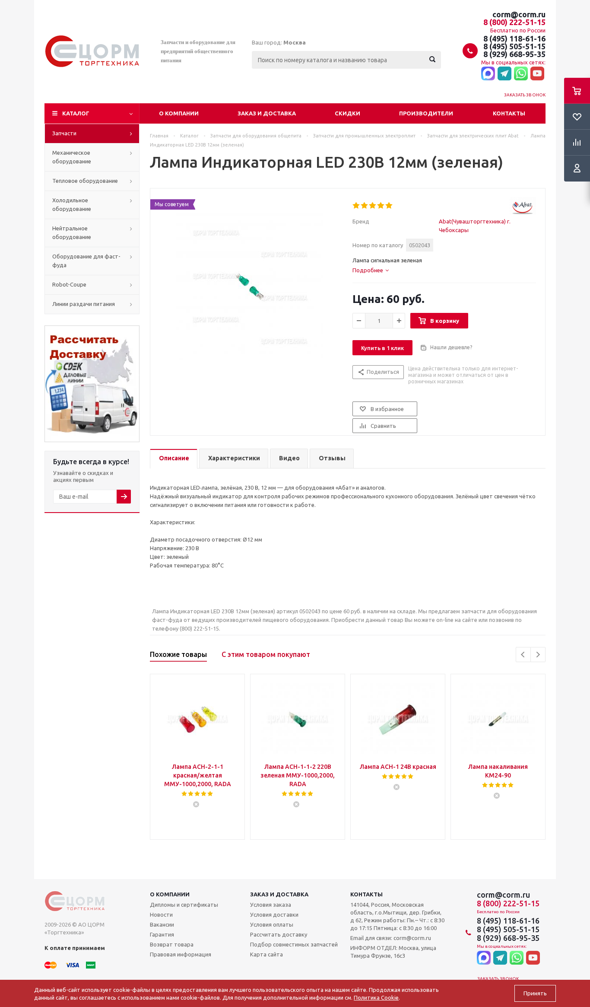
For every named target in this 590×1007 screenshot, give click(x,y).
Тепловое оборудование (85, 181)
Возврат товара (171, 944)
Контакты (509, 113)
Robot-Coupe (69, 284)
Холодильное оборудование (71, 204)
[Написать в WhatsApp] (521, 74)
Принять (535, 993)
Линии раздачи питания (83, 304)
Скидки (347, 113)
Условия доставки (274, 914)
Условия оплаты (271, 924)
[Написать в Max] (488, 74)
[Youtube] (537, 74)
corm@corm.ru (519, 14)
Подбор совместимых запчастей (294, 944)
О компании (179, 113)
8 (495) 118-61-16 (514, 38)
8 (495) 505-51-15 (514, 46)
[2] (365, 205)
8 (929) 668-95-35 (514, 54)
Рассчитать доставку (278, 934)
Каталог (75, 113)
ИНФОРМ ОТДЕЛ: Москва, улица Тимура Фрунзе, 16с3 (393, 952)
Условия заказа (270, 905)
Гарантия (162, 934)
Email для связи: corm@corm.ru (390, 938)
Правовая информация (180, 954)
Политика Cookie (376, 997)
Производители (426, 113)
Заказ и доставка (267, 113)
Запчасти (64, 133)
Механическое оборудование (71, 157)
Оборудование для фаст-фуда (86, 260)
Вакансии (162, 924)
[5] (389, 205)
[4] (381, 205)
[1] (356, 205)
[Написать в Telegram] (504, 74)
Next (538, 654)
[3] (373, 205)
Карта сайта (266, 954)
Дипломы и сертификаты (184, 905)
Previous (523, 654)
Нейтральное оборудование (71, 232)
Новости (161, 914)
